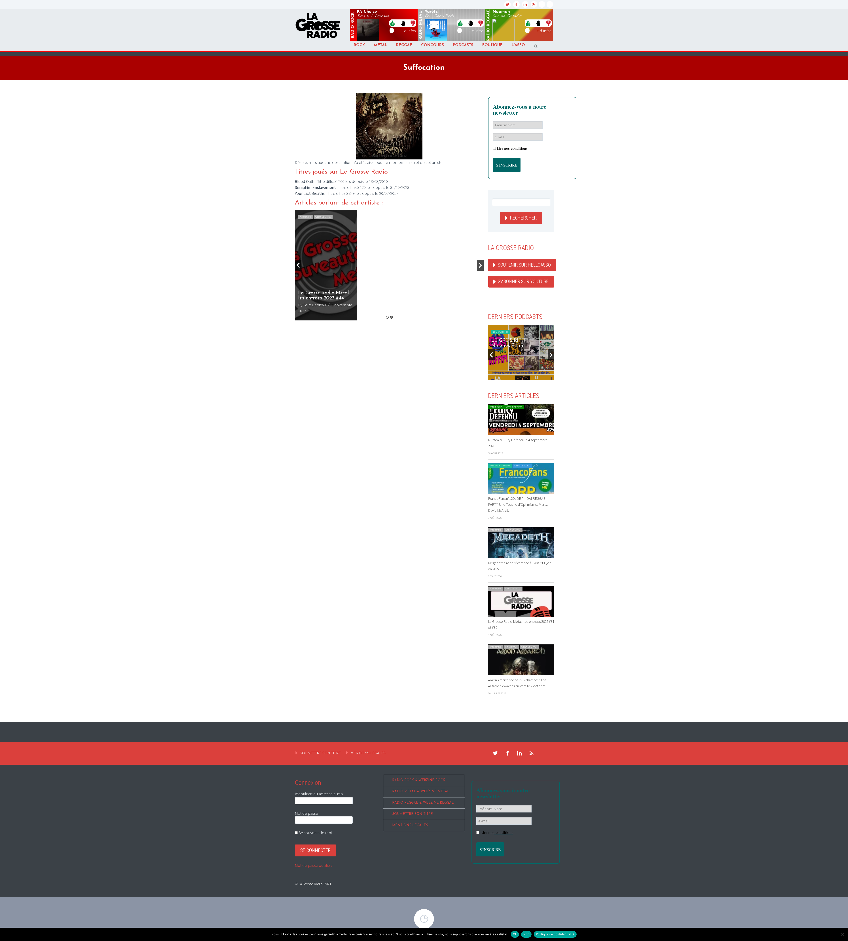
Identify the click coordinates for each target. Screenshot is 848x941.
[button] (536, 46)
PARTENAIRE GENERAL (500, 465)
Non (526, 934)
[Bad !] (413, 23)
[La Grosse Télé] (542, 4)
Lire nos (512, 148)
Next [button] (480, 265)
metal (421, 25)
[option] (389, 265)
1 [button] (387, 317)
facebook (516, 4)
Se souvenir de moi (315, 832)
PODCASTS (463, 45)
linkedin (525, 4)
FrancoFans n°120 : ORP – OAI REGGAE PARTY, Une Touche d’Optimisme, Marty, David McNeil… (518, 504)
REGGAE (404, 45)
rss (534, 4)
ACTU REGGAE (496, 407)
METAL (380, 45)
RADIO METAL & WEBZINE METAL (420, 791)
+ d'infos (408, 30)
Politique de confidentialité (555, 934)
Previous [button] (298, 265)
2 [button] (391, 317)
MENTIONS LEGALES (368, 752)
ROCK (359, 45)
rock (353, 25)
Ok (515, 934)
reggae (488, 25)
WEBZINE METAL (323, 217)
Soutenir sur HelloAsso (524, 265)
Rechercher (523, 218)
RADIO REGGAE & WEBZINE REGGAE (423, 803)
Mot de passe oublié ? (314, 865)
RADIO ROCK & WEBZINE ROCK (418, 780)
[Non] (842, 934)
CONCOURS (432, 45)
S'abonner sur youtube (523, 281)
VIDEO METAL (511, 647)
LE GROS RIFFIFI (500, 331)
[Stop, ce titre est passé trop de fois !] (403, 23)
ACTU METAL (305, 217)
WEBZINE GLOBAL (522, 465)
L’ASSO (518, 45)
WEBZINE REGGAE (514, 407)
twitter (507, 4)
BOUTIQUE (492, 45)
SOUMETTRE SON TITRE (320, 752)
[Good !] (392, 23)
